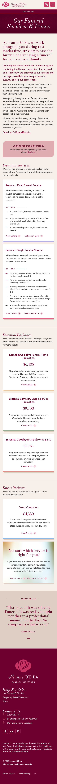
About (5, 701)
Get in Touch (16, 578)
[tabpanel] (28, 619)
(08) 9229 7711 (13, 715)
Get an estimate (31, 236)
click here (31, 152)
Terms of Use (9, 773)
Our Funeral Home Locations (20, 723)
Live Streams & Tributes (13, 693)
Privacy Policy (24, 773)
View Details (11, 236)
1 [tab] (28, 638)
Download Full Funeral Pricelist (17, 132)
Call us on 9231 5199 (35, 578)
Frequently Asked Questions (15, 697)
